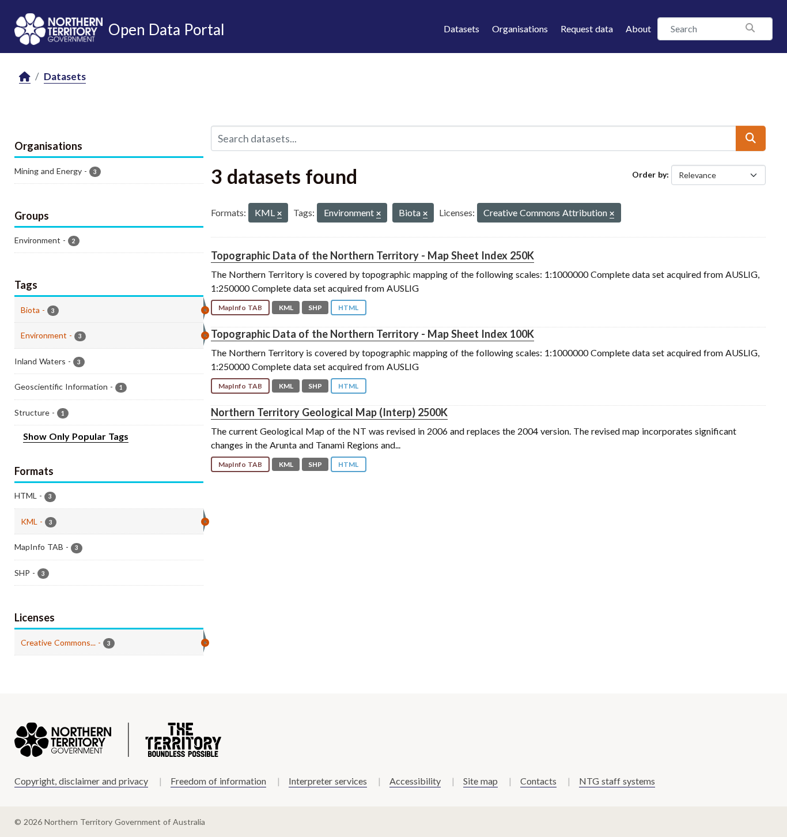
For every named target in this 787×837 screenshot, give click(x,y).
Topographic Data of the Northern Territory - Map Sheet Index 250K (372, 255)
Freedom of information (218, 780)
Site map (480, 780)
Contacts (538, 780)
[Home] (25, 77)
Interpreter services (328, 780)
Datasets (461, 28)
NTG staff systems (617, 780)
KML (286, 307)
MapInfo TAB (240, 307)
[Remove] (279, 214)
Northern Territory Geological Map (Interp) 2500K (329, 412)
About (638, 28)
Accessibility (415, 780)
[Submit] (751, 138)
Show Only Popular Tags (75, 436)
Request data (587, 28)
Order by (649, 174)
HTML (348, 307)
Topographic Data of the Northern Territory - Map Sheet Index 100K (372, 333)
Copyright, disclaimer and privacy (81, 780)
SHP (315, 307)
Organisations (520, 28)
